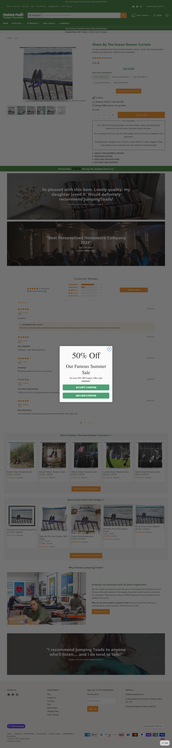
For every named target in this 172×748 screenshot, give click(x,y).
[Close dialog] (109, 349)
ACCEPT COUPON (86, 387)
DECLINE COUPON (86, 395)
